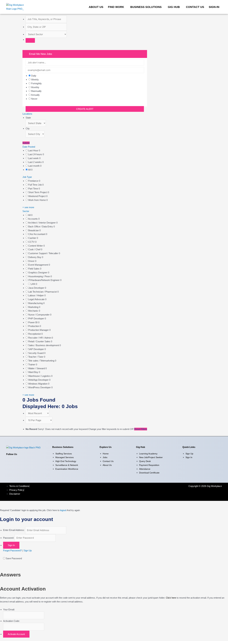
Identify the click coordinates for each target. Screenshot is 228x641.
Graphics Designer (38, 272)
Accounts (33, 218)
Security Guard (36, 353)
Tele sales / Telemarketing (41, 360)
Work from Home (37, 200)
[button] (117, 7)
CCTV (31, 242)
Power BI (33, 322)
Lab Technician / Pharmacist (42, 291)
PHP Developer (36, 318)
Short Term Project (38, 192)
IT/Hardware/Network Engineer (44, 280)
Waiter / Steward (36, 368)
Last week (33, 158)
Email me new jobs (40, 54)
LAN (33, 284)
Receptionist (34, 334)
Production (34, 326)
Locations (27, 113)
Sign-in (214, 7)
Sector (25, 211)
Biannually (36, 91)
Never (34, 98)
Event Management (38, 264)
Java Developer (36, 288)
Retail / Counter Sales (39, 341)
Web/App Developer (38, 379)
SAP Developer (36, 349)
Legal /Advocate (36, 299)
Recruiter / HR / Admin (40, 337)
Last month (34, 165)
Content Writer (35, 245)
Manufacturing (35, 303)
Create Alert (84, 109)
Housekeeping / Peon (39, 276)
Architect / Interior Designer (42, 222)
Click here (171, 597)
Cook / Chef (34, 249)
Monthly (35, 87)
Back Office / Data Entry (41, 226)
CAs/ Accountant (37, 234)
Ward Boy (33, 372)
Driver (31, 261)
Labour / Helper (36, 295)
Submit (26, 143)
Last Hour (33, 150)
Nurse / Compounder (39, 314)
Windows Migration (38, 383)
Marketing (33, 307)
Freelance (33, 180)
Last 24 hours (35, 154)
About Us (96, 7)
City (28, 128)
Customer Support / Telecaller (43, 253)
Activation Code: (11, 621)
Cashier (32, 238)
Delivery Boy (35, 257)
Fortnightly (36, 83)
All (29, 169)
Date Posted (28, 146)
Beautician (33, 230)
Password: (8, 537)
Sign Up (28, 550)
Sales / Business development (44, 345)
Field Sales (34, 268)
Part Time (33, 188)
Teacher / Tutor (36, 356)
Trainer (32, 364)
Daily (33, 75)
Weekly (35, 79)
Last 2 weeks (35, 162)
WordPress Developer (39, 387)
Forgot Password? (12, 550)
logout (63, 510)
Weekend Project (37, 196)
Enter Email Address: (14, 530)
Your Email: (9, 609)
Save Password (14, 558)
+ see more (28, 207)
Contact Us (195, 7)
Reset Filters (140, 429)
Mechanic (33, 310)
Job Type (27, 177)
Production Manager (38, 330)
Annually (35, 95)
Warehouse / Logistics (39, 376)
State (28, 117)
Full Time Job (35, 184)
